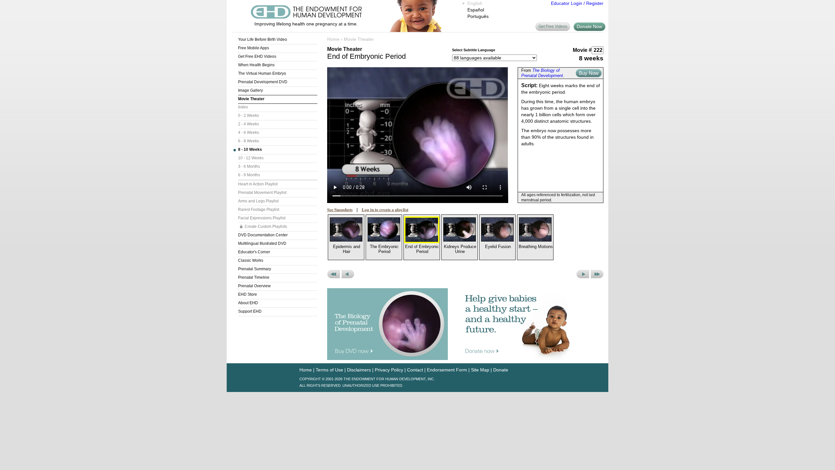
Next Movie (582, 274)
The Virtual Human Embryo (262, 73)
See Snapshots (340, 209)
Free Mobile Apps (253, 48)
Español (475, 9)
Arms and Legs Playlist (258, 201)
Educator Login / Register (577, 3)
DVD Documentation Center (263, 235)
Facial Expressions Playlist (261, 218)
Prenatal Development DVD (262, 82)
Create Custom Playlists (266, 226)
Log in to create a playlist (385, 209)
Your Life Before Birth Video (262, 39)
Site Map (480, 369)
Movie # (582, 50)
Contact (415, 369)
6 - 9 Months (249, 175)
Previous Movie (348, 274)
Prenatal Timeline (253, 277)
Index (243, 107)
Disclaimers (359, 369)
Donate (500, 369)
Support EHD (250, 311)
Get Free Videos (553, 26)
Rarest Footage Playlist (258, 209)
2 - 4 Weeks (248, 124)
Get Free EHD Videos (257, 56)
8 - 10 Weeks (250, 149)
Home (333, 39)
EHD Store (247, 294)
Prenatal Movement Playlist (262, 192)
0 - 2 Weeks (248, 115)
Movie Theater (251, 99)
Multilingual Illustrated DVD (262, 243)
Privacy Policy (389, 369)
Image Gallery (250, 90)
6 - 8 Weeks (248, 141)
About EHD (248, 303)
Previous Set (333, 274)
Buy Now (589, 73)
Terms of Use (329, 369)
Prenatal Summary (254, 269)
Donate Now (589, 26)
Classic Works (250, 260)
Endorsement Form (447, 369)
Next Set (597, 274)
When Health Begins (256, 65)
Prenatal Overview (254, 286)
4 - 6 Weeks (248, 132)
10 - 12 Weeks (251, 158)
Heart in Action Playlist (258, 184)
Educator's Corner (254, 252)
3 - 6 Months (249, 166)
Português (478, 16)
